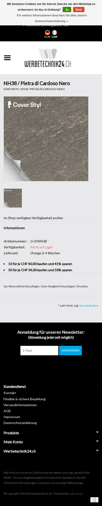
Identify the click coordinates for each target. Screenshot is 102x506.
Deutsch (47, 32)
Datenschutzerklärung (20, 423)
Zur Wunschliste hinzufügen (22, 286)
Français (54, 32)
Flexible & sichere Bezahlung (25, 399)
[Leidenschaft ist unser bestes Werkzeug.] (47, 57)
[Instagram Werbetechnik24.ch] (55, 365)
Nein (79, 9)
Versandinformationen (20, 405)
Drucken (82, 286)
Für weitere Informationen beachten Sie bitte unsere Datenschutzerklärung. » (52, 18)
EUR (48, 37)
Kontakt (10, 393)
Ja (67, 9)
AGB (7, 411)
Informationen (14, 228)
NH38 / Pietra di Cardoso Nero (43, 89)
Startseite (11, 89)
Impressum (12, 417)
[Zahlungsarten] (93, 499)
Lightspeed (76, 493)
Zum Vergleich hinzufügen (58, 286)
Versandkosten (88, 305)
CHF (55, 37)
